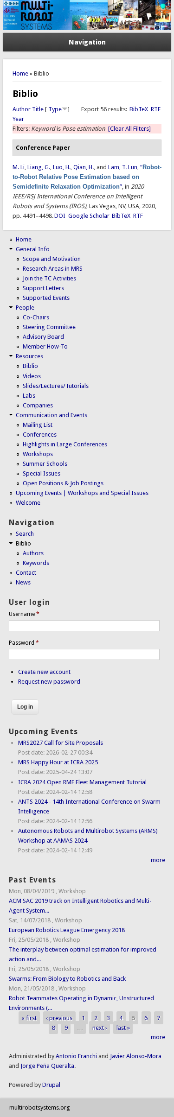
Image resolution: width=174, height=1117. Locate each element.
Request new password (49, 681)
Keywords (36, 562)
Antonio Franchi (76, 1056)
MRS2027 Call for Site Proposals (60, 742)
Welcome (28, 502)
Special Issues (41, 473)
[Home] (87, 28)
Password (24, 643)
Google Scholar (89, 215)
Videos (32, 376)
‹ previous (59, 1017)
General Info (33, 249)
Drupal (51, 1084)
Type (55, 109)
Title (38, 109)
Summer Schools (45, 463)
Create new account (44, 671)
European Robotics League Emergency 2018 (67, 930)
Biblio (30, 365)
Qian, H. (83, 167)
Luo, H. (62, 167)
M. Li (19, 167)
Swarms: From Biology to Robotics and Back (67, 978)
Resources (29, 356)
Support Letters (43, 288)
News (23, 582)
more (158, 860)
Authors (33, 553)
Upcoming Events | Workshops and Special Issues (82, 492)
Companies (38, 405)
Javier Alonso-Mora (135, 1056)
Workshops (38, 454)
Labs (29, 395)
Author (22, 109)
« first (29, 1017)
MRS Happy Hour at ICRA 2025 (58, 762)
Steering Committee (49, 327)
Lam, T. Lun (122, 167)
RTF (156, 109)
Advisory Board (43, 336)
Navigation (87, 42)
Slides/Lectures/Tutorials (56, 385)
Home (20, 73)
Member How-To (45, 346)
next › (99, 1027)
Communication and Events (51, 415)
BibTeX (138, 109)
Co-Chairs (36, 317)
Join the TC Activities (49, 278)
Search (25, 533)
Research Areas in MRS (53, 268)
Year (18, 118)
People (25, 307)
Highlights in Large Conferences (65, 444)
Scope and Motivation (52, 258)
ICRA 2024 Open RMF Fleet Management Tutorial (82, 782)
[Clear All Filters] (129, 128)
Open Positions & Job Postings (63, 483)
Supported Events (46, 297)
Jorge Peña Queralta (47, 1065)
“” (87, 177)
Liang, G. (38, 167)
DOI (59, 215)
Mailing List (37, 424)
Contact (26, 572)
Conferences (40, 434)
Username (24, 614)
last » (123, 1027)
